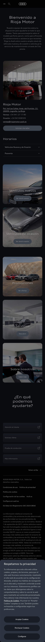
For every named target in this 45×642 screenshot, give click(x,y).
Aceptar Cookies (22, 619)
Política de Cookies (11, 601)
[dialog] (22, 601)
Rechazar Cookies (22, 628)
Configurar (22, 636)
